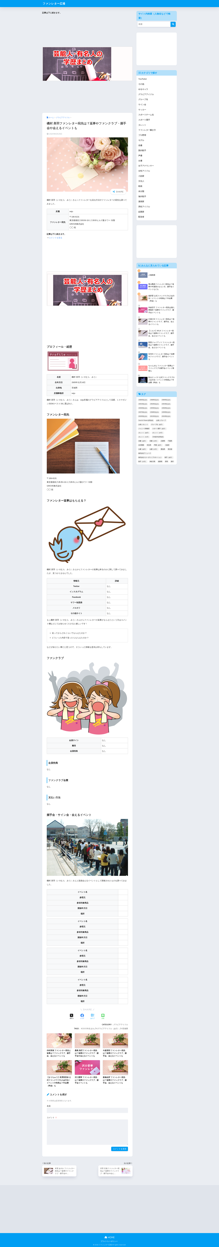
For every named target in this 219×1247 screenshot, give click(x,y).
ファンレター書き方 (147, 130)
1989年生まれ (166, 400)
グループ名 (143, 99)
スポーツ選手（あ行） (159, 428)
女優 (140, 161)
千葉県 (170, 441)
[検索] (173, 24)
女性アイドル (144, 171)
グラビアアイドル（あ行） (108, 1028)
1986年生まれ (142, 400)
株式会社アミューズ (144, 453)
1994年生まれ (142, 408)
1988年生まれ (154, 400)
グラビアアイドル (120, 1024)
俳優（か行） (154, 441)
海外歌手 (142, 196)
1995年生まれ (154, 408)
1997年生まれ (142, 412)
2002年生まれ (166, 416)
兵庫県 (163, 441)
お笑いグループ (161, 420)
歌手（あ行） (169, 457)
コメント (52, 1117)
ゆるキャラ (143, 89)
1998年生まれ (154, 412)
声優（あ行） (158, 445)
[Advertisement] (87, 31)
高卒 (172, 461)
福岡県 (160, 461)
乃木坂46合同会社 (158, 437)
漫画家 (141, 201)
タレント (142, 125)
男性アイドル (144, 207)
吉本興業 (141, 445)
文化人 (141, 181)
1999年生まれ (166, 412)
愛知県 (163, 449)
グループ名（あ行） (157, 424)
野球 (166, 461)
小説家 (141, 176)
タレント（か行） (157, 433)
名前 (49, 1106)
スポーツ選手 (144, 120)
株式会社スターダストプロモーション (150, 457)
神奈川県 (152, 461)
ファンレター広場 (54, 3)
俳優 (140, 145)
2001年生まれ (154, 416)
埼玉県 (149, 445)
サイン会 (142, 104)
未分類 (141, 191)
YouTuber (142, 79)
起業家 (141, 212)
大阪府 (167, 445)
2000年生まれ (142, 416)
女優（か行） (154, 449)
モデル (141, 140)
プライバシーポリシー (109, 1241)
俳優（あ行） (142, 441)
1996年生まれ (166, 408)
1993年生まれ (166, 404)
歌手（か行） (142, 461)
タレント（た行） (143, 437)
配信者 (141, 217)
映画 (140, 186)
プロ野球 (142, 135)
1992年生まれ (154, 404)
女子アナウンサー (146, 166)
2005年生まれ (88, 1028)
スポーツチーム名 (146, 115)
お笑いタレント (143, 424)
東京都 (170, 449)
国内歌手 (142, 150)
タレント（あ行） (143, 433)
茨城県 (125, 1028)
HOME (111, 1237)
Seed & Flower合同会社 (145, 420)
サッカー (142, 110)
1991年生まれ (142, 404)
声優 (140, 156)
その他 (141, 84)
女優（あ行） (142, 449)
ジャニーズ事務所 (143, 428)
